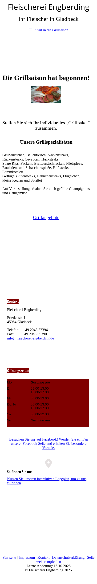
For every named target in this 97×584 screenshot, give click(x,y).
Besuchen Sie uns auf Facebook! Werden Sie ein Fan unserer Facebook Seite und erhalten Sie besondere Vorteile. (48, 443)
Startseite (9, 557)
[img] (48, 51)
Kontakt (43, 557)
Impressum (27, 557)
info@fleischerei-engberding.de (30, 338)
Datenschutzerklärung (68, 557)
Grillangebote (46, 217)
